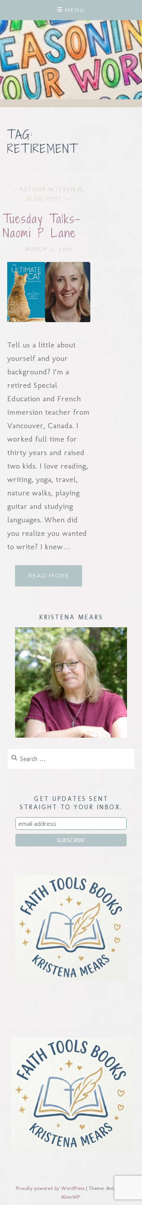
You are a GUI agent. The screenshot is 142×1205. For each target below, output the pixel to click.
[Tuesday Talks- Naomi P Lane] (48, 319)
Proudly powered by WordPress (50, 1188)
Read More (55, 579)
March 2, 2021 (49, 249)
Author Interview (51, 189)
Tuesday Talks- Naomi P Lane (41, 226)
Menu (75, 10)
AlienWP (70, 1197)
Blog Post (44, 198)
